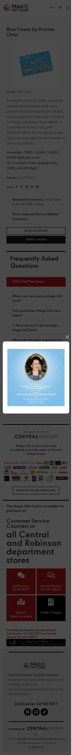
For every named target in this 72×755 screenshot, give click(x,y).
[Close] (67, 336)
